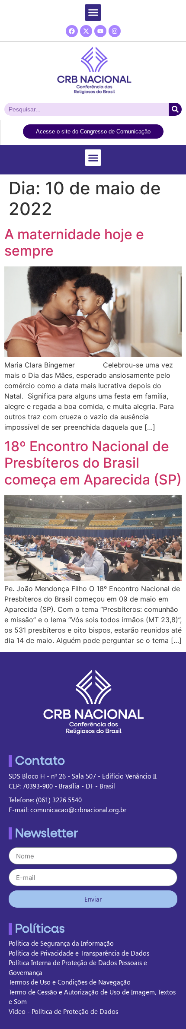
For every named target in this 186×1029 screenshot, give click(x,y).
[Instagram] (115, 31)
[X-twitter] (86, 31)
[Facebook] (72, 31)
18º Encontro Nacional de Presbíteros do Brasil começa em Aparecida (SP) (93, 463)
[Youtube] (100, 31)
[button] (93, 12)
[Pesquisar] (175, 109)
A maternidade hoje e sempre (74, 242)
